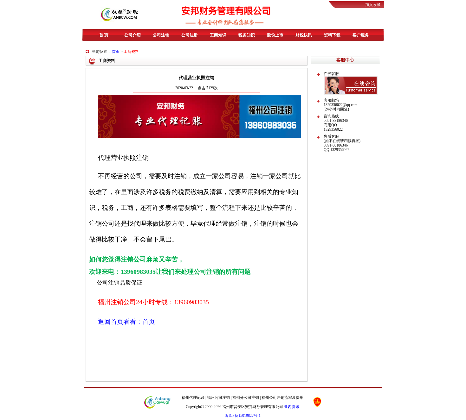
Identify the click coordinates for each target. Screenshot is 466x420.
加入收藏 (372, 5)
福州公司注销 (218, 397)
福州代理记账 (193, 397)
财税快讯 (303, 35)
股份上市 (275, 35)
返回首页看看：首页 (126, 321)
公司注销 (161, 35)
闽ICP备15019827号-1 (243, 415)
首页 (116, 51)
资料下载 (332, 35)
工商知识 (218, 35)
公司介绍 (132, 35)
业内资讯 (291, 406)
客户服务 (361, 35)
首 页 (103, 35)
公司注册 (189, 35)
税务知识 (246, 35)
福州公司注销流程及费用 (282, 397)
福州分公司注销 (245, 397)
